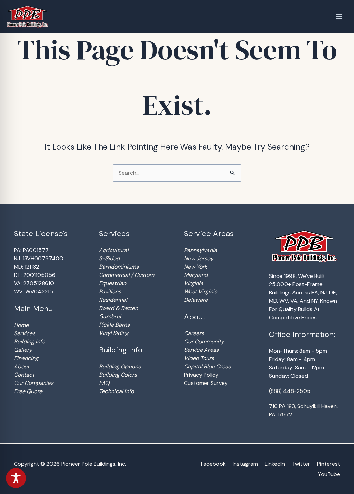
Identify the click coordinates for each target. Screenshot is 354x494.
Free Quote (28, 391)
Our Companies (33, 383)
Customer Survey (206, 383)
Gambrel (110, 316)
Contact (24, 374)
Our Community (204, 341)
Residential (113, 299)
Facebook (213, 463)
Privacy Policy (201, 374)
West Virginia (200, 291)
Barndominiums (119, 266)
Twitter (301, 463)
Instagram (245, 463)
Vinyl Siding (114, 333)
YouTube (329, 474)
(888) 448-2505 (289, 391)
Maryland (196, 275)
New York (195, 266)
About (21, 366)
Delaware (196, 299)
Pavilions (110, 291)
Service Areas (201, 349)
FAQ (104, 383)
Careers (194, 333)
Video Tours (199, 358)
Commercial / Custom (126, 275)
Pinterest (328, 463)
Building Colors (118, 374)
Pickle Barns (114, 324)
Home (21, 325)
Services (24, 333)
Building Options (120, 366)
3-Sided (109, 258)
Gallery (23, 349)
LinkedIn (275, 463)
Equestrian (112, 283)
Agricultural (114, 250)
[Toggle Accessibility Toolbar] (16, 478)
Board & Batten (118, 308)
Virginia (193, 283)
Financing (26, 358)
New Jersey (198, 258)
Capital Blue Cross (207, 366)
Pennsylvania (200, 250)
